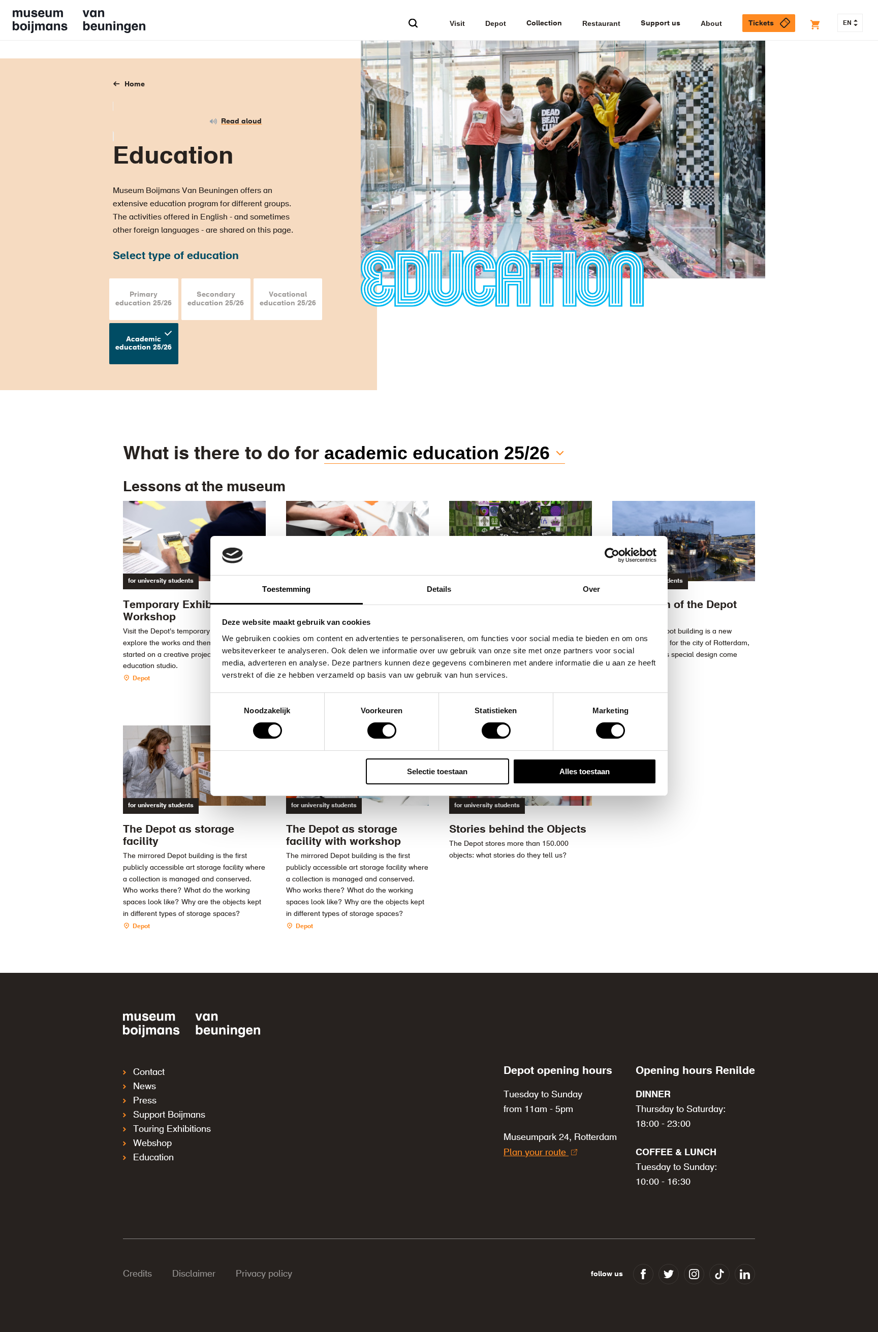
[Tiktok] (719, 1274)
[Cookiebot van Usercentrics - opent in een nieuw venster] (612, 555)
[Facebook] (643, 1274)
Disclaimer (193, 1274)
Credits (137, 1274)
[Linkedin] (745, 1274)
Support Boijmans (169, 1115)
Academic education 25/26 (437, 452)
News (144, 1086)
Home (134, 84)
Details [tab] (439, 589)
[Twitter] (668, 1274)
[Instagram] (694, 1274)
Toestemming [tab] (286, 589)
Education (153, 1157)
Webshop (152, 1143)
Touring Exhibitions (172, 1129)
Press (144, 1100)
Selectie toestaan (437, 771)
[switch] (381, 730)
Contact (149, 1072)
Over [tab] (591, 589)
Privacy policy (264, 1274)
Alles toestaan (584, 771)
